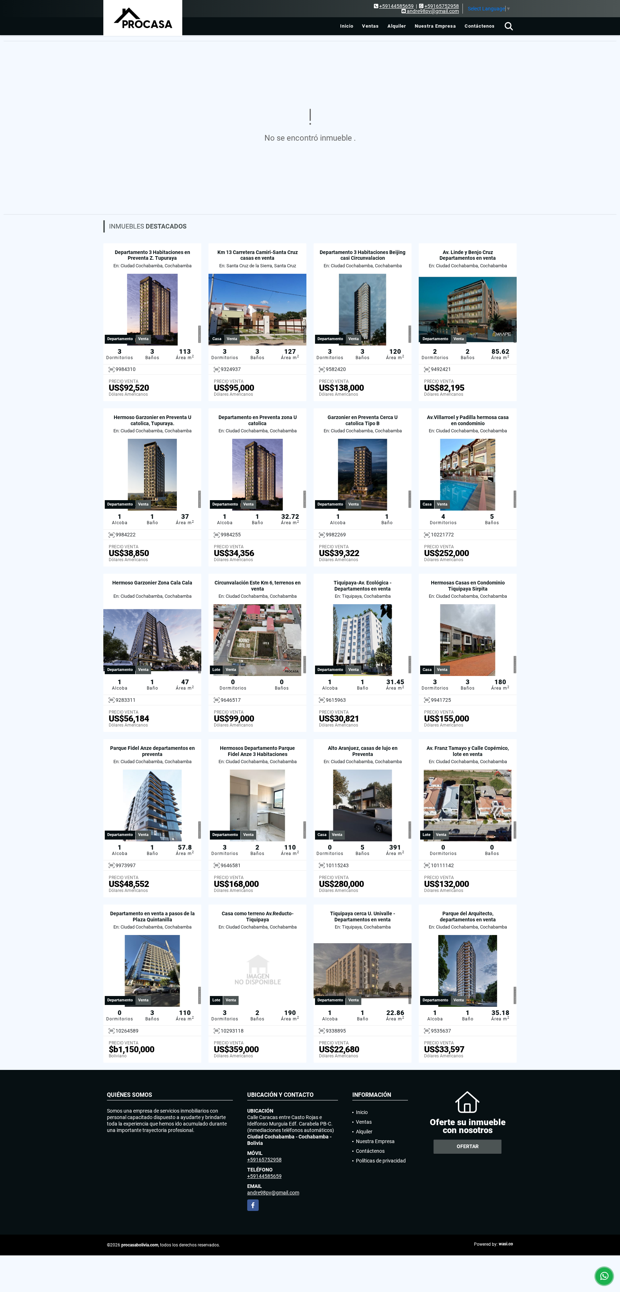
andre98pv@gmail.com (273, 1192)
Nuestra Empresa (435, 26)
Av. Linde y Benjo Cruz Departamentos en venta (468, 255)
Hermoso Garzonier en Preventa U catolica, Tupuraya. (152, 420)
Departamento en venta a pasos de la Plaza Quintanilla (152, 916)
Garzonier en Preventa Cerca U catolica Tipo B (363, 420)
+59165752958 (441, 6)
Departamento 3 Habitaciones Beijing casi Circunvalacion (362, 255)
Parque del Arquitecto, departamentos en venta (468, 916)
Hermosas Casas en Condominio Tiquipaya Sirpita (468, 586)
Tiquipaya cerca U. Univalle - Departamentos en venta (362, 916)
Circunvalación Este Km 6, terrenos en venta (258, 586)
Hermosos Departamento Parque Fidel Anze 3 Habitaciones (257, 751)
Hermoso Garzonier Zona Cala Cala (152, 583)
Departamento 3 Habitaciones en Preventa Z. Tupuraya (152, 255)
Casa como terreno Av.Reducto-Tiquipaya (257, 916)
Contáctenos (480, 26)
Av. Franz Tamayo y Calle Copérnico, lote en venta (468, 751)
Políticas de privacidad (381, 1161)
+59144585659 (396, 6)
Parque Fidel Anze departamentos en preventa (152, 751)
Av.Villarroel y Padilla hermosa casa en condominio (468, 420)
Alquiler (397, 26)
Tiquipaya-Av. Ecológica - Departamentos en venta (362, 586)
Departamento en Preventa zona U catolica (258, 420)
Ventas (370, 26)
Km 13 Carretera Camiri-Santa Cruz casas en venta (257, 255)
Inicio (346, 26)
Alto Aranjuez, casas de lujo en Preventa (363, 751)
